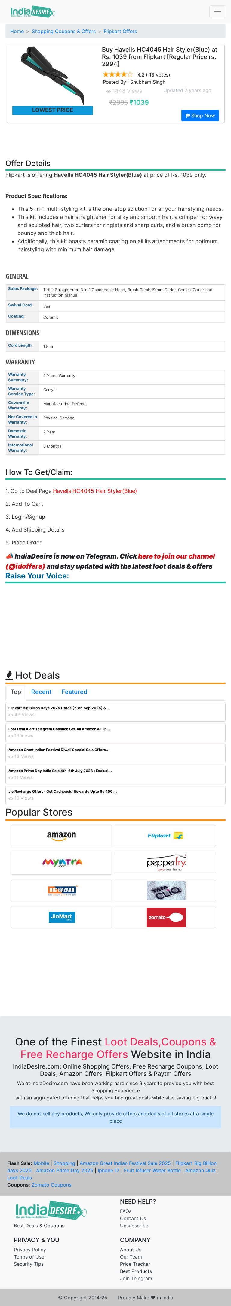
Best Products (136, 1271)
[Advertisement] (115, 140)
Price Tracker (135, 1264)
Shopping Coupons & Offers (64, 31)
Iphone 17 (108, 1170)
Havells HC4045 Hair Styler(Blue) (95, 491)
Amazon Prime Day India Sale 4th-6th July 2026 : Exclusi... (60, 770)
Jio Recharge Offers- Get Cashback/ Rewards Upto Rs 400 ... (62, 791)
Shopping (64, 1163)
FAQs (125, 1211)
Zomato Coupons (51, 1185)
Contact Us (133, 1218)
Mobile (41, 1163)
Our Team (131, 1257)
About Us (130, 1250)
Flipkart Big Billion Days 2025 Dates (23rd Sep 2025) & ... (59, 708)
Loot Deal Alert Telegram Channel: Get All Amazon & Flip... (59, 729)
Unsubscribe (134, 1226)
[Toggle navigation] (217, 11)
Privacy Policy (30, 1250)
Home (17, 31)
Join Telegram (136, 1278)
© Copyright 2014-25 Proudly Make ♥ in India (115, 1298)
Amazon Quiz (200, 1170)
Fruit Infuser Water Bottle (152, 1170)
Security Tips (29, 1264)
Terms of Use (29, 1257)
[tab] (15, 693)
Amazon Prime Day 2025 (64, 1170)
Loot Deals (19, 1178)
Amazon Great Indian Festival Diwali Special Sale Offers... (58, 749)
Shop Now (202, 116)
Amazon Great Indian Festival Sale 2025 (125, 1163)
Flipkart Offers (120, 31)
